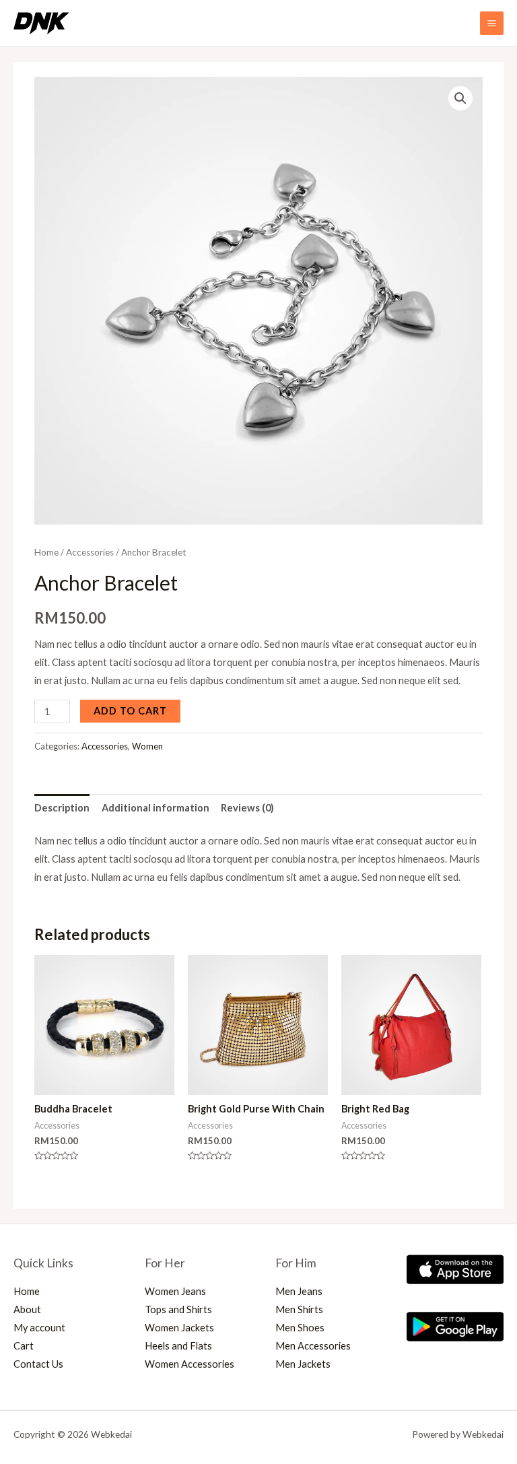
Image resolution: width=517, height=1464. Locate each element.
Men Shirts (299, 1309)
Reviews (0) (247, 807)
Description (62, 807)
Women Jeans (175, 1291)
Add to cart (130, 711)
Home (46, 552)
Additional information (155, 807)
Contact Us (38, 1364)
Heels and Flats (178, 1346)
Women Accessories (189, 1364)
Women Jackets (179, 1327)
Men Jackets (303, 1364)
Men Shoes (299, 1327)
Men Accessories (313, 1346)
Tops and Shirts (178, 1309)
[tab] (62, 808)
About (27, 1309)
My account (39, 1327)
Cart (23, 1346)
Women (147, 746)
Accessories (90, 552)
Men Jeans (298, 1291)
